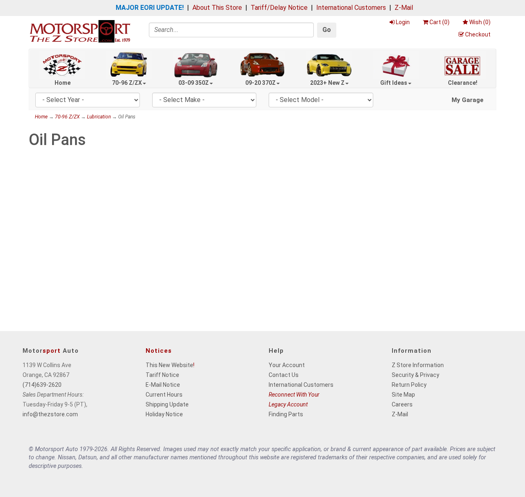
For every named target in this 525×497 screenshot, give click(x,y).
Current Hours (164, 394)
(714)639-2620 (42, 384)
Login (403, 22)
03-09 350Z (193, 82)
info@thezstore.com (50, 414)
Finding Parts (286, 414)
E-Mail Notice (163, 384)
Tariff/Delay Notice (279, 7)
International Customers (351, 7)
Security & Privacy (415, 375)
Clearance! (462, 82)
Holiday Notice (164, 414)
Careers (402, 404)
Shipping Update (167, 404)
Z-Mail (404, 7)
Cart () (439, 22)
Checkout (478, 34)
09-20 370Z (260, 82)
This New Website (169, 365)
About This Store (217, 7)
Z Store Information (418, 365)
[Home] (80, 31)
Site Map (403, 394)
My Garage (468, 100)
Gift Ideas (393, 82)
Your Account (287, 365)
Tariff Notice (162, 375)
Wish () (480, 22)
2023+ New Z (327, 82)
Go (326, 30)
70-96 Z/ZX (127, 82)
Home (63, 82)
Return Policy (409, 384)
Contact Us (284, 375)
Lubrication (99, 117)
